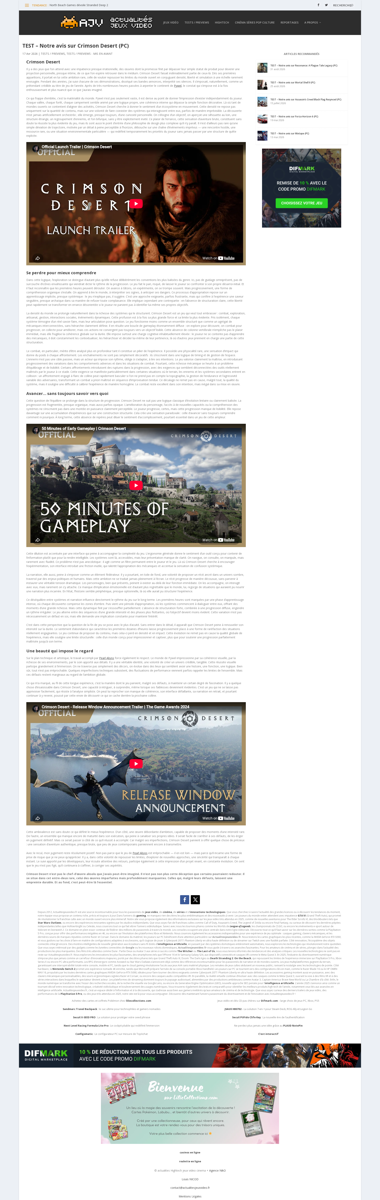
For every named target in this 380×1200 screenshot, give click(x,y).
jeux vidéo (151, 912)
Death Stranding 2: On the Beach (230, 958)
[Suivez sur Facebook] (184, 899)
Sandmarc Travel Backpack (80, 1009)
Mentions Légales (190, 1196)
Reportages (289, 22)
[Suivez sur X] (195, 899)
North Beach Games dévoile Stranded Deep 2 (78, 5)
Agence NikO (217, 1170)
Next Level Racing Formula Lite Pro (86, 1025)
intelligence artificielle (279, 983)
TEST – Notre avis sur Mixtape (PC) (289, 133)
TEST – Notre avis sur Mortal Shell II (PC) (292, 82)
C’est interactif (268, 1034)
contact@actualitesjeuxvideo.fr (190, 1188)
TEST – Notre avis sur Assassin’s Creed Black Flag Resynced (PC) (305, 99)
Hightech (222, 22)
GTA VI (302, 915)
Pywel (177, 86)
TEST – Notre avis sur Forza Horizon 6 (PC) (294, 116)
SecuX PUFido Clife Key (246, 1017)
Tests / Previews (196, 22)
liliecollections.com (138, 1000)
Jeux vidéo (171, 22)
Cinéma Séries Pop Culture (255, 22)
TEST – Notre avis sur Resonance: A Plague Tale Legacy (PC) (303, 65)
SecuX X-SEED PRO (84, 1017)
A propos (311, 22)
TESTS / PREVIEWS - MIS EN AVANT (89, 54)
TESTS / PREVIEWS (53, 54)
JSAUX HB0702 (233, 1009)
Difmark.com (269, 1000)
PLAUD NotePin (293, 1025)
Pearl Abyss (106, 658)
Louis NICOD (190, 1179)
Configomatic (84, 1034)
